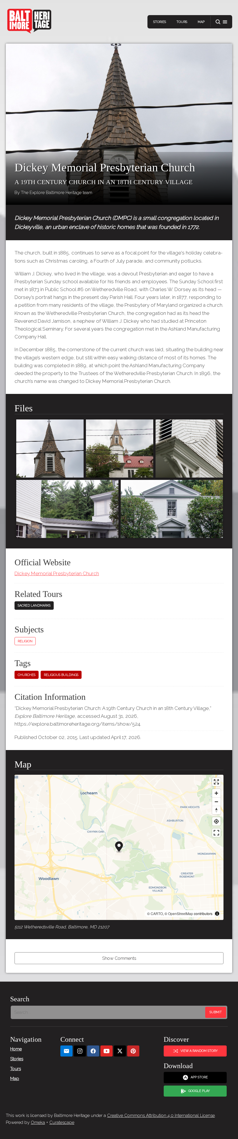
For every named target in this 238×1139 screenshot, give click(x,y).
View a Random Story (199, 1051)
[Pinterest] (133, 1051)
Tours (181, 22)
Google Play (199, 1091)
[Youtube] (106, 1051)
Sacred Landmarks (34, 605)
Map (201, 22)
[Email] (66, 1051)
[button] (221, 22)
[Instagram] (80, 1051)
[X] (120, 1051)
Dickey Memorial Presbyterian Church (57, 573)
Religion (25, 641)
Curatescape (61, 1122)
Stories (159, 22)
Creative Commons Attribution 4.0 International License (161, 1115)
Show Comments (119, 958)
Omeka (38, 1122)
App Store (199, 1077)
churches (26, 675)
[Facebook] (93, 1051)
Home (16, 1049)
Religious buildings (61, 675)
